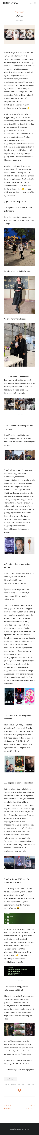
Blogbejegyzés (19, 11)
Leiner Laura (10, 3)
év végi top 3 (10, 1079)
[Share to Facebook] (19, 1090)
